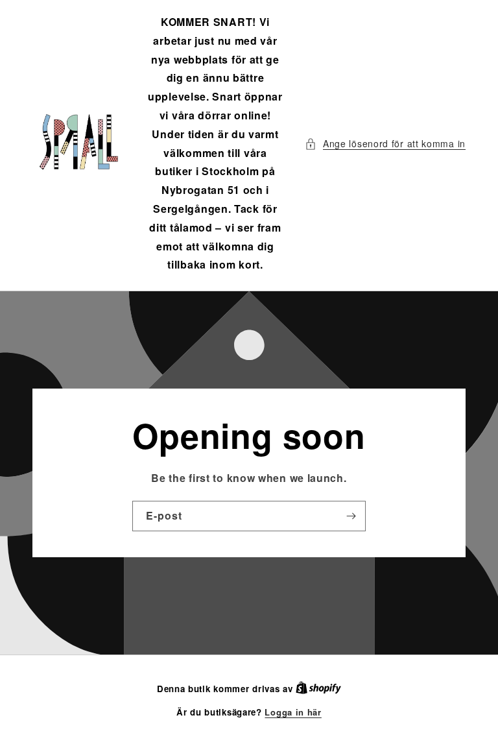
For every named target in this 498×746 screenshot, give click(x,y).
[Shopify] (318, 688)
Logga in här (293, 712)
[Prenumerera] (351, 516)
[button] (385, 144)
